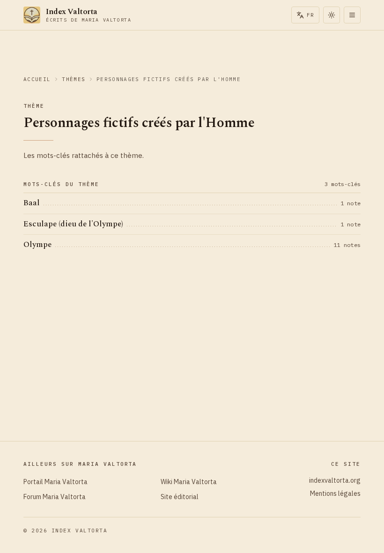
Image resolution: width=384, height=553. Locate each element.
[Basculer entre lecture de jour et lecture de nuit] (331, 15)
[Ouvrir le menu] (352, 15)
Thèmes (73, 79)
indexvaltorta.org (335, 480)
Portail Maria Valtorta (55, 482)
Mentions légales (335, 493)
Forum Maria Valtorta (54, 497)
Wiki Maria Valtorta (189, 482)
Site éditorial (180, 497)
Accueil (37, 79)
